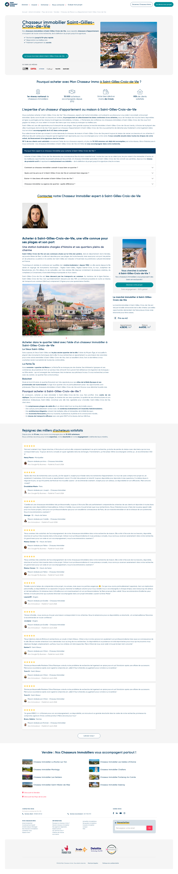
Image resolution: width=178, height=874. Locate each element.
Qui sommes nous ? (58, 830)
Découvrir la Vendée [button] (32, 793)
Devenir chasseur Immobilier (60, 825)
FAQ (84, 828)
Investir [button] (34, 5)
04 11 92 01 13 (87, 814)
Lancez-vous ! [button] (89, 736)
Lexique (85, 827)
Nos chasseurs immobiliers (30, 828)
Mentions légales (93, 863)
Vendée (56, 12)
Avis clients (55, 834)
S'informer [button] (45, 5)
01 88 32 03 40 (38, 814)
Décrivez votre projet (134, 285)
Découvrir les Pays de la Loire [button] (35, 797)
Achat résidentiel (27, 823)
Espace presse (56, 828)
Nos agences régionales (59, 827)
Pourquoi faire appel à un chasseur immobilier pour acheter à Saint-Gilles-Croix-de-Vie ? (59, 151)
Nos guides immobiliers (90, 823)
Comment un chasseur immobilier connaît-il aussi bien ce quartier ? (51, 168)
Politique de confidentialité (110, 863)
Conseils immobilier (88, 825)
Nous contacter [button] (58, 5)
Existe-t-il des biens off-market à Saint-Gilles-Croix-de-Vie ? (48, 178)
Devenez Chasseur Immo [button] (141, 4)
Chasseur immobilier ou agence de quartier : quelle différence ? (49, 184)
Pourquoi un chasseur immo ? (61, 823)
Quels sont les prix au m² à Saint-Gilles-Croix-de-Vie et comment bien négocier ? (56, 173)
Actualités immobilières (90, 821)
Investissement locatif (28, 825)
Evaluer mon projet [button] (75, 5)
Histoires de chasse (58, 832)
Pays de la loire (47, 12)
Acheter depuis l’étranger (29, 827)
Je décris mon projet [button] (164, 4)
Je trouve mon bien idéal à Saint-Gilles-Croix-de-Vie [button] (44, 56)
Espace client (26, 832)
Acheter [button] (25, 5)
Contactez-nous (27, 830)
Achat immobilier (34, 12)
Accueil (24, 12)
